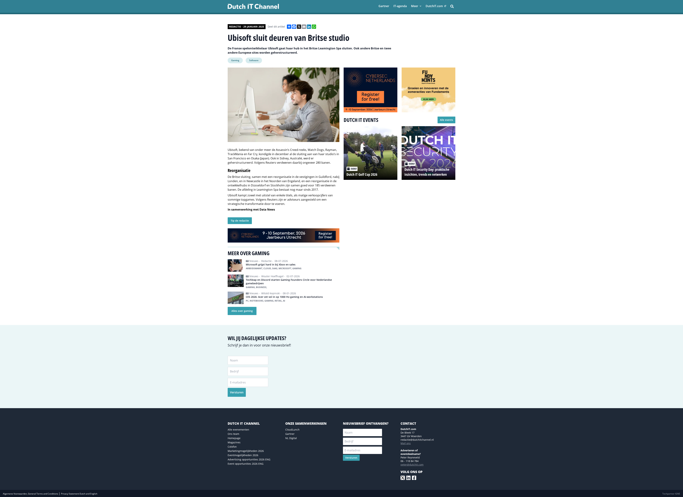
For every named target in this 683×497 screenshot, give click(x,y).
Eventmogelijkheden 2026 (243, 455)
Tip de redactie (240, 220)
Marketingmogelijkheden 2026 (246, 451)
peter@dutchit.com (412, 464)
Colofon (232, 446)
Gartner (290, 434)
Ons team (233, 434)
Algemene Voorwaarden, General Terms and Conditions (31, 493)
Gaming (235, 60)
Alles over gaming (242, 311)
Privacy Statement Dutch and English (79, 493)
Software (253, 60)
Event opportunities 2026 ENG (245, 463)
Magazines (234, 442)
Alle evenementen (238, 429)
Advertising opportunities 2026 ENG (249, 459)
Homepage (234, 438)
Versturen (236, 392)
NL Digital (291, 438)
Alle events (446, 120)
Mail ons (406, 443)
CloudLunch (292, 429)
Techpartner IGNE (671, 493)
